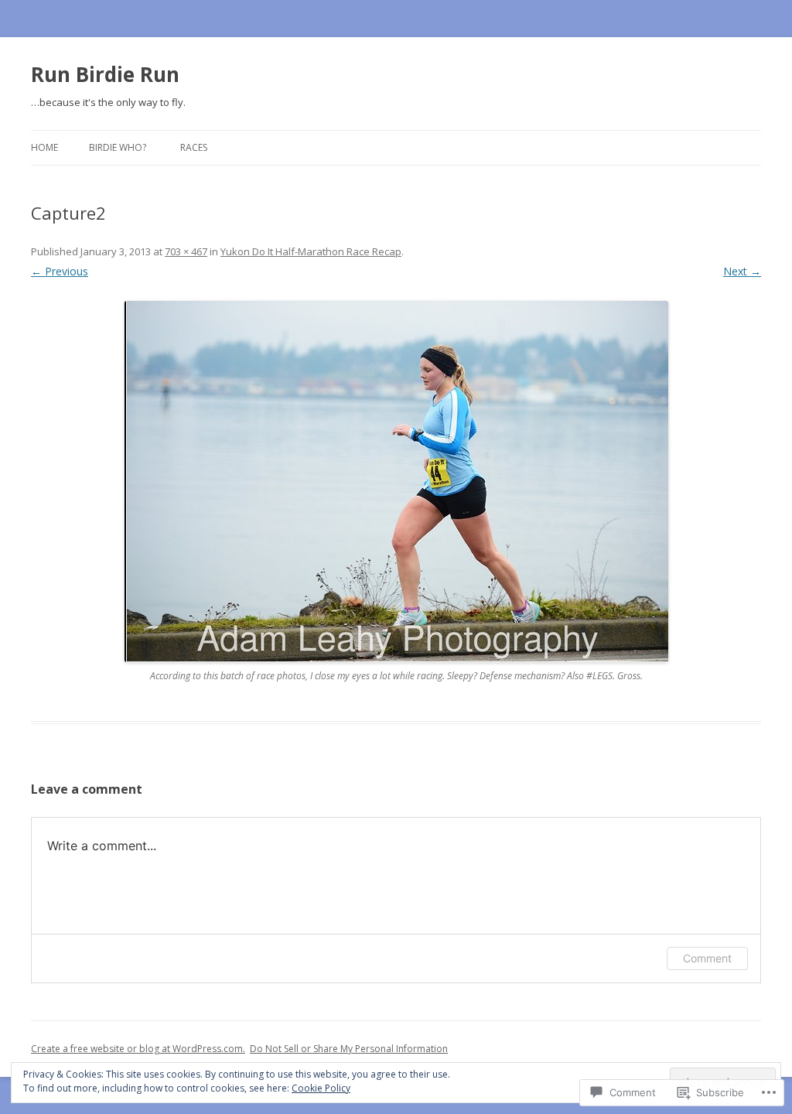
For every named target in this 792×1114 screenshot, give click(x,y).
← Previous (59, 271)
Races (193, 147)
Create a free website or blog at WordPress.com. (138, 1048)
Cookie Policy (321, 1088)
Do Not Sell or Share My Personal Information (349, 1048)
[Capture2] (396, 481)
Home (44, 147)
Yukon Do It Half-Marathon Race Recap (310, 251)
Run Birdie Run (105, 74)
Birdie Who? (117, 147)
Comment (707, 958)
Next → (742, 271)
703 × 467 (186, 251)
